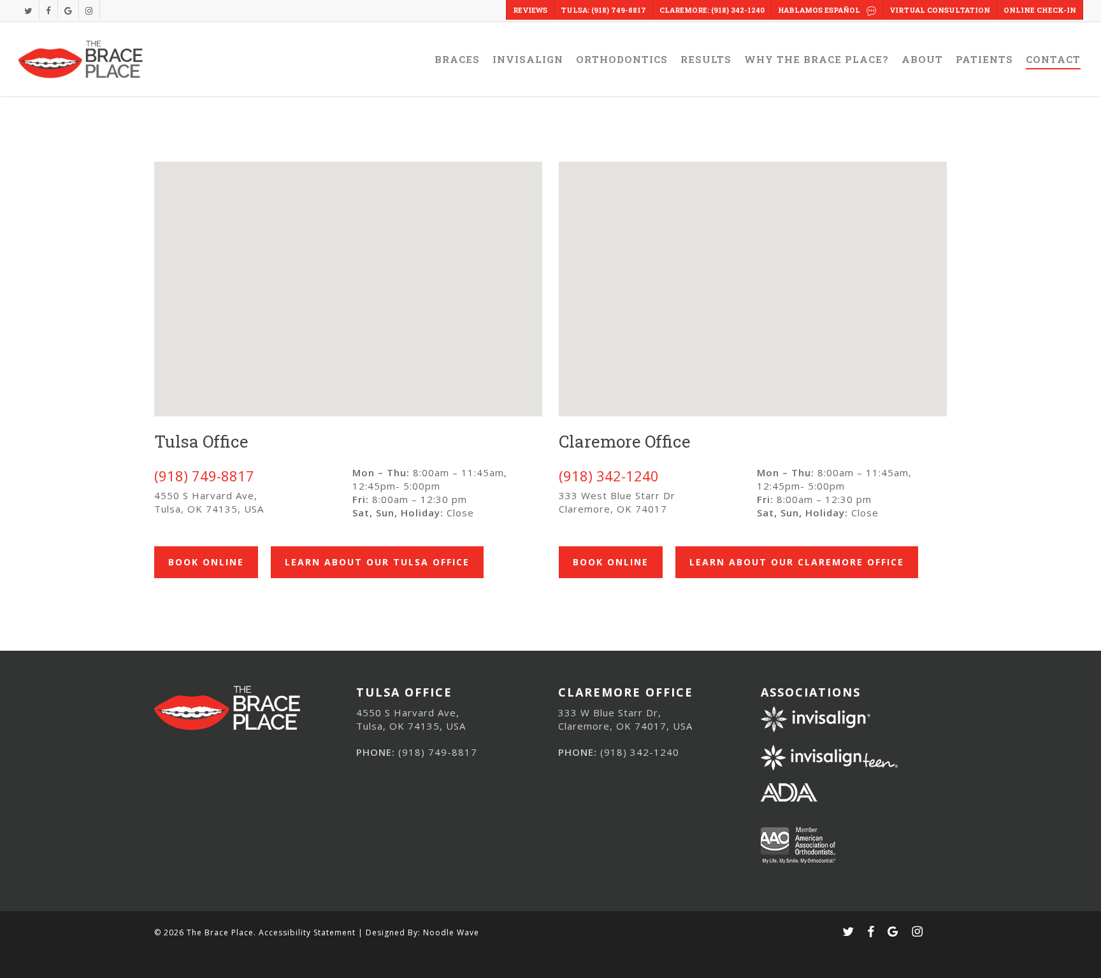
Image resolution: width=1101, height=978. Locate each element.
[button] (206, 562)
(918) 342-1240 (609, 475)
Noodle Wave (451, 932)
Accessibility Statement (307, 932)
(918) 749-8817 (204, 475)
